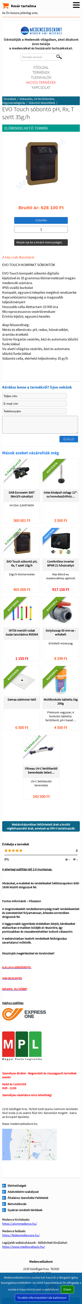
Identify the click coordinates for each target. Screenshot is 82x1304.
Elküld (68, 439)
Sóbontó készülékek (42, 103)
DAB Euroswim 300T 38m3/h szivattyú (22, 494)
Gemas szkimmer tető (22, 699)
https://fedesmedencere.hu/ (21, 1235)
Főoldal (41, 67)
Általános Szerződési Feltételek (28, 1198)
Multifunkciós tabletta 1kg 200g (61, 701)
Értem (67, 1289)
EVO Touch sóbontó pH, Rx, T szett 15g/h (22, 563)
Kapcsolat (41, 87)
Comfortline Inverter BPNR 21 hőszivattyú (60, 563)
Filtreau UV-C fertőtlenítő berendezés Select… (41, 770)
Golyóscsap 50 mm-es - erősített (61, 632)
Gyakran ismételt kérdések (25, 1210)
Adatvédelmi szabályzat (23, 1192)
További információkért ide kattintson (41, 1298)
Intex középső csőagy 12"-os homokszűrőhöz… (60, 494)
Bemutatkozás (17, 1204)
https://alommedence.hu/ (19, 1223)
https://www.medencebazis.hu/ (23, 1247)
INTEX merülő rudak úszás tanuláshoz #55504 (22, 632)
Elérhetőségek (17, 1186)
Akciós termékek (41, 82)
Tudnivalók (41, 77)
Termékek (41, 72)
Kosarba (41, 220)
